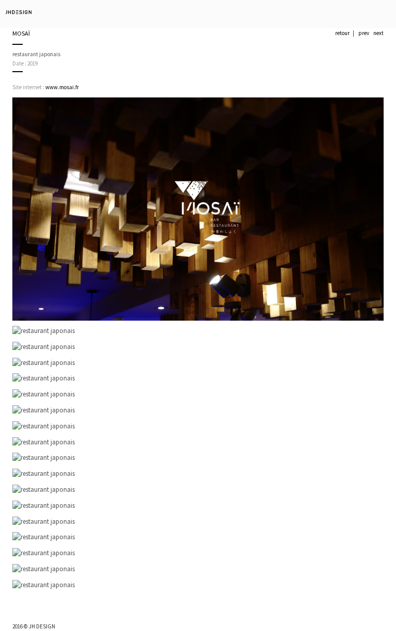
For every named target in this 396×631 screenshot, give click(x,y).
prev (363, 33)
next (378, 33)
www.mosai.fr (62, 87)
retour (342, 33)
